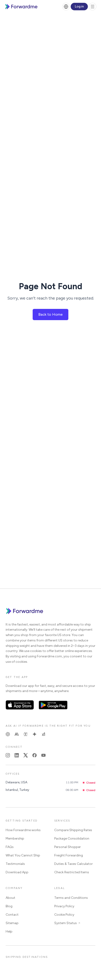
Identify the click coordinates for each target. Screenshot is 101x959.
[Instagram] (8, 755)
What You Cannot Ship (23, 855)
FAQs (10, 847)
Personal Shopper (67, 847)
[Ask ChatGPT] (8, 734)
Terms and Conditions (71, 898)
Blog (9, 906)
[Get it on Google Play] (53, 705)
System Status (65, 923)
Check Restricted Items (71, 872)
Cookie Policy (64, 915)
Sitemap (12, 923)
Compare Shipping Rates (73, 830)
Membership (15, 839)
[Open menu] (92, 6)
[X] (25, 755)
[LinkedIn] (17, 755)
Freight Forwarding (68, 855)
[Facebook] (34, 755)
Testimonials (15, 864)
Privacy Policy (64, 906)
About (10, 898)
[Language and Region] (66, 6)
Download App (17, 872)
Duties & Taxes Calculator (73, 864)
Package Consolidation (71, 839)
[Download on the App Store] (20, 705)
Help (9, 931)
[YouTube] (43, 755)
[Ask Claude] (17, 734)
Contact (12, 915)
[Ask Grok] (43, 734)
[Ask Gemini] (34, 734)
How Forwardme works (23, 830)
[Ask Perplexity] (25, 734)
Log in (79, 6)
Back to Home (50, 314)
